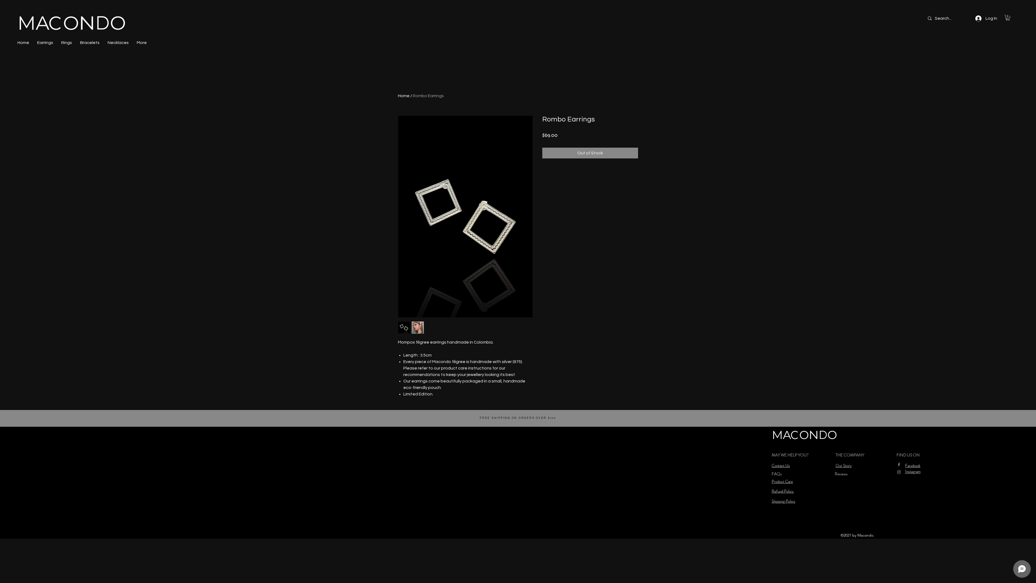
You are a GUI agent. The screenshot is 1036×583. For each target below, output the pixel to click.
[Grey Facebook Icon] (899, 464)
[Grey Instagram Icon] (899, 472)
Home (404, 96)
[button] (1007, 18)
